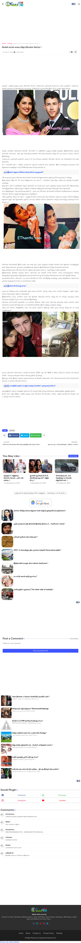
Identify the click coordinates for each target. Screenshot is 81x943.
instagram (22, 800)
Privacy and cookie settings (9, 942)
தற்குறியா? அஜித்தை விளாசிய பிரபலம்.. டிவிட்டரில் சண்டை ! (14, 478)
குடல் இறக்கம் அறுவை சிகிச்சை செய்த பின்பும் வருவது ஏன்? (23, 172)
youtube (62, 800)
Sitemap (59, 933)
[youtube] (40, 923)
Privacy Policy (48, 933)
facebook (22, 795)
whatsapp (62, 795)
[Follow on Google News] (40, 505)
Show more (73, 456)
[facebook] (33, 923)
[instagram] (44, 923)
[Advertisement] (40, 69)
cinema (9, 43)
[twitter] (37, 923)
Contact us (37, 933)
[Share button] (44, 435)
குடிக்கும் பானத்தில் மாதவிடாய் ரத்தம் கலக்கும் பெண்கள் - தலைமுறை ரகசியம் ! (30, 386)
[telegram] (47, 923)
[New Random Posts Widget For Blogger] (78, 602)
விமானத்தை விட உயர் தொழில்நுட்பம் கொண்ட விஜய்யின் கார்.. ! (64, 478)
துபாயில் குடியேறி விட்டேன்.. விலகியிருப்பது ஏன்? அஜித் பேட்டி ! (39, 478)
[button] (74, 4)
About (28, 933)
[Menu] (3, 4)
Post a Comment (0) (40, 651)
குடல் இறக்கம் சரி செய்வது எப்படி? (15, 286)
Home (4, 43)
